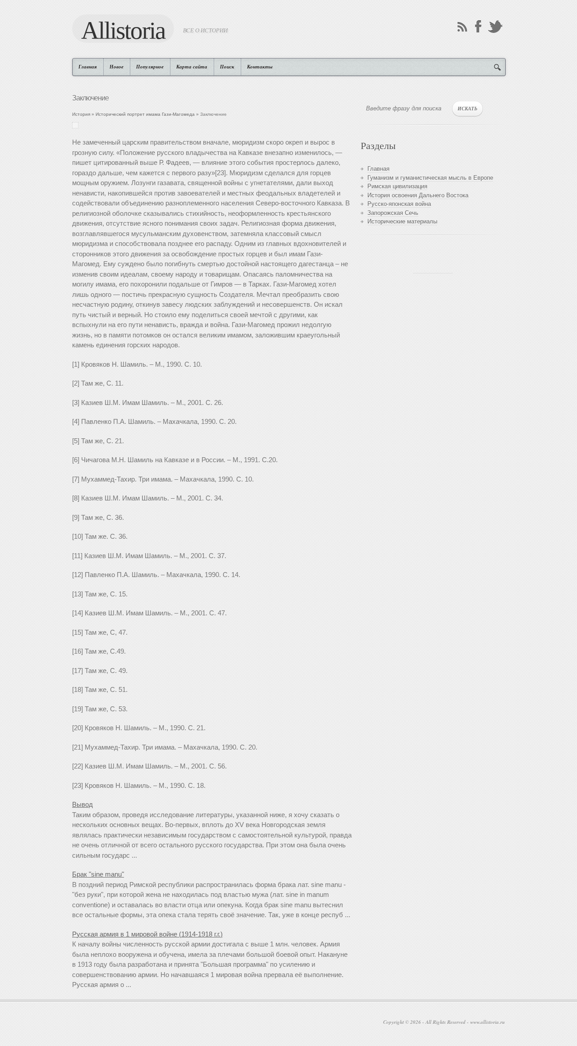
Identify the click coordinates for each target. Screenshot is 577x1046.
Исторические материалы (402, 221)
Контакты (260, 66)
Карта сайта (191, 66)
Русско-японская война (399, 203)
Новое (117, 66)
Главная (87, 66)
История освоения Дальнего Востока (417, 195)
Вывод (82, 804)
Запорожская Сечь (392, 212)
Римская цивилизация (397, 186)
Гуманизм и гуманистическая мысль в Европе (430, 177)
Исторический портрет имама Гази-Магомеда (145, 114)
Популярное (150, 66)
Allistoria (123, 30)
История (81, 114)
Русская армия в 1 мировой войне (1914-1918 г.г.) (147, 934)
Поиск (227, 66)
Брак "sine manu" (98, 874)
